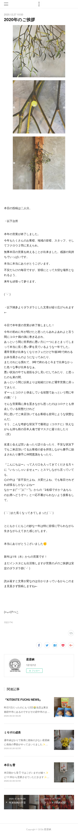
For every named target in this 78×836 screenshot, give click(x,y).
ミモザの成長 (12, 732)
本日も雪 (9, 765)
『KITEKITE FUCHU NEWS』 (23, 700)
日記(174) (8, 622)
